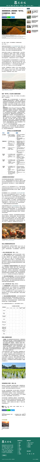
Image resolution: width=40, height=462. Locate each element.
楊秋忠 (3, 15)
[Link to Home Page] (20, 2)
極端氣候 (11, 406)
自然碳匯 (6, 407)
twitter (13, 17)
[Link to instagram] (31, 454)
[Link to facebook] (27, 454)
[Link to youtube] (29, 454)
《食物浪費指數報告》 (16, 206)
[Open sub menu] (23, 6)
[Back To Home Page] (7, 441)
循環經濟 (5, 406)
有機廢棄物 (17, 406)
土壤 (23, 406)
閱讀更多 (4, 455)
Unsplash (10, 90)
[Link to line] (33, 454)
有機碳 (3, 407)
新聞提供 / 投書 (30, 444)
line (9, 17)
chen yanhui (21, 379)
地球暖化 (14, 406)
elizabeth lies (6, 90)
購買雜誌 (29, 446)
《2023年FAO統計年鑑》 (20, 193)
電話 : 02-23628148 (31, 442)
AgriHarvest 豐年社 (8, 459)
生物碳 (8, 406)
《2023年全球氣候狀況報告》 (16, 46)
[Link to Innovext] (37, 459)
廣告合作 (29, 445)
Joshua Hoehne (7, 240)
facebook (5, 17)
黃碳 (8, 407)
